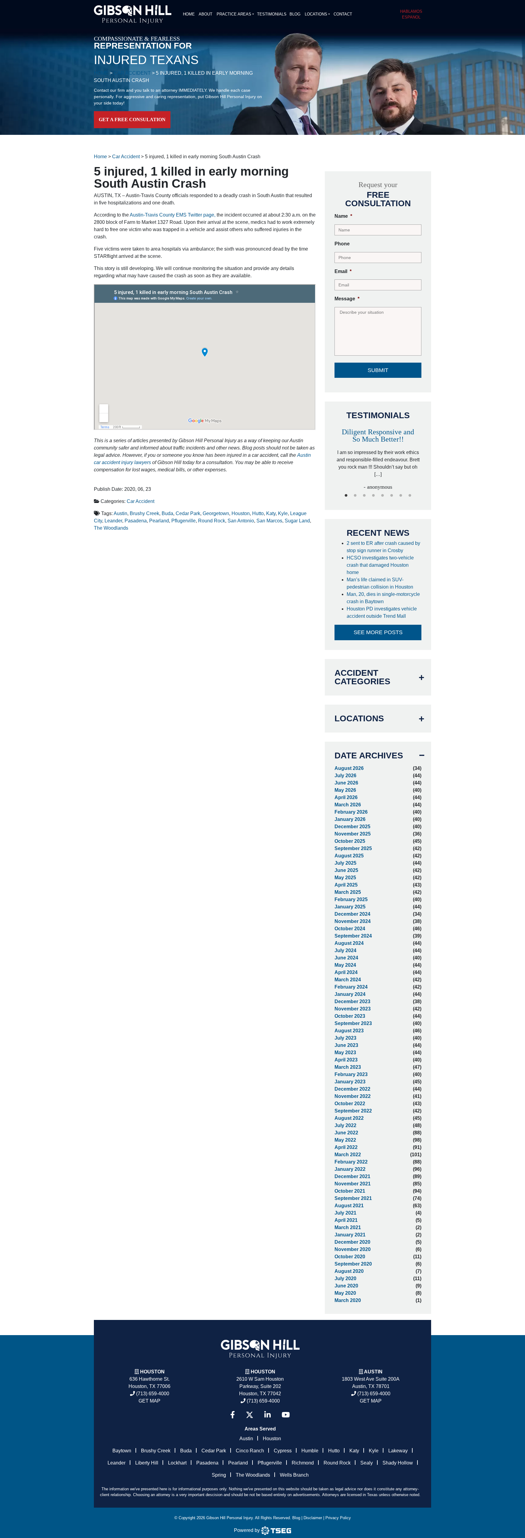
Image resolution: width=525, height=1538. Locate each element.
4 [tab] (373, 496)
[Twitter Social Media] (249, 1415)
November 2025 (353, 833)
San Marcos (269, 520)
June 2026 (346, 782)
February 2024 (351, 986)
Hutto (258, 513)
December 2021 (352, 1176)
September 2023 (353, 1023)
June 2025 (346, 870)
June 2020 (346, 1285)
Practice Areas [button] (234, 14)
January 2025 (350, 906)
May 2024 (345, 965)
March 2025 (348, 892)
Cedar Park (188, 513)
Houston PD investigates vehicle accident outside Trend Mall (382, 612)
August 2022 (349, 1118)
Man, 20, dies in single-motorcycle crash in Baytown (383, 598)
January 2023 (350, 1081)
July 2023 (345, 1038)
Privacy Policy (338, 1518)
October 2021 (350, 1191)
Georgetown (216, 513)
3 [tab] (364, 496)
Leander (113, 520)
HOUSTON (263, 1371)
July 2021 (345, 1212)
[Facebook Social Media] (232, 1415)
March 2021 (348, 1227)
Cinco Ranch (250, 1450)
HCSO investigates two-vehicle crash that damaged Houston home (380, 565)
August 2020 (349, 1271)
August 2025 (349, 855)
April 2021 (346, 1220)
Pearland (159, 520)
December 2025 (352, 826)
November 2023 (353, 1008)
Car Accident (140, 501)
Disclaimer (313, 1518)
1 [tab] (346, 496)
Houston (241, 513)
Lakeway (398, 1450)
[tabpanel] (378, 453)
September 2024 (353, 935)
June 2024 (346, 957)
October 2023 (350, 1016)
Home (189, 14)
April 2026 (346, 797)
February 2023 (351, 1074)
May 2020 (345, 1293)
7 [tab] (401, 496)
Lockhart (177, 1462)
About (205, 14)
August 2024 (349, 943)
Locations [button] (316, 14)
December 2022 (352, 1089)
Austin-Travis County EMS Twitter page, (172, 214)
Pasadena (136, 520)
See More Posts (378, 632)
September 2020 (353, 1263)
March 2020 (348, 1300)
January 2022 (350, 1169)
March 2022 (348, 1154)
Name (343, 216)
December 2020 (352, 1242)
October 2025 (350, 841)
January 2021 (350, 1234)
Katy (271, 513)
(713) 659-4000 (152, 1393)
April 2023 (346, 1059)
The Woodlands (111, 528)
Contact (343, 14)
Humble (309, 1450)
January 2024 (350, 994)
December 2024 (352, 914)
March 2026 (348, 804)
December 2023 (352, 1001)
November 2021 (353, 1183)
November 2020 (353, 1249)
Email (343, 271)
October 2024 (350, 928)
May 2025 (345, 877)
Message (347, 298)
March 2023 (348, 1067)
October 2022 (350, 1103)
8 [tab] (410, 496)
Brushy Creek (144, 513)
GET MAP (149, 1400)
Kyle (283, 513)
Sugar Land (297, 520)
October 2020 (350, 1256)
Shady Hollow (398, 1462)
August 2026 (349, 768)
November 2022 (353, 1096)
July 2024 (345, 950)
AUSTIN (373, 1371)
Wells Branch (294, 1475)
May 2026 (345, 790)
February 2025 (351, 899)
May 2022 (345, 1140)
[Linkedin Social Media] (267, 1415)
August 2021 (349, 1205)
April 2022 (346, 1147)
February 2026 (351, 812)
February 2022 (351, 1161)
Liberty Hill (146, 1462)
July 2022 (345, 1125)
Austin (120, 513)
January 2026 (350, 819)
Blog (295, 14)
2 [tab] (355, 496)
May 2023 (345, 1052)
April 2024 (346, 972)
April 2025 (346, 884)
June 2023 (346, 1045)
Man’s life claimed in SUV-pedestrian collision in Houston (381, 583)
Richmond (303, 1462)
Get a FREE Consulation (132, 119)
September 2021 (353, 1198)
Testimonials (272, 14)
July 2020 (345, 1278)
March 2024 (348, 979)
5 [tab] (382, 496)
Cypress (283, 1450)
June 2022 (346, 1132)
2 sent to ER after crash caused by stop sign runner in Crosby (383, 547)
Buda (167, 513)
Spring (219, 1475)
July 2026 (345, 775)
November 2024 (353, 921)
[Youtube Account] (286, 1415)
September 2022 (353, 1110)
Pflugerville (183, 520)
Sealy (366, 1462)
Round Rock (211, 520)
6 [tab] (392, 496)
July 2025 (345, 863)
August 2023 (349, 1030)
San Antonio (241, 520)
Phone (342, 243)
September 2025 (353, 848)
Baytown (121, 1450)
